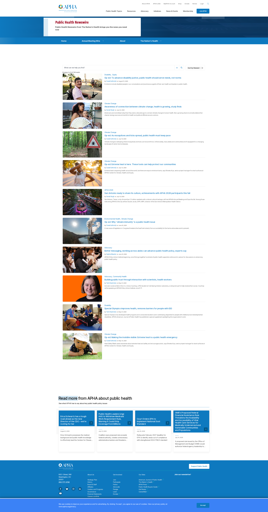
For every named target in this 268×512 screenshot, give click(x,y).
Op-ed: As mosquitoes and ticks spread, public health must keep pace (137, 135)
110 (150, 367)
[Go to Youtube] (60, 493)
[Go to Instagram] (73, 489)
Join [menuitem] (114, 480)
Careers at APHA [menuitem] (93, 496)
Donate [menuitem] (115, 494)
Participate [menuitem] (116, 482)
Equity (114, 75)
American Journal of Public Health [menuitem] (150, 480)
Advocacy (108, 248)
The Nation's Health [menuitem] (145, 482)
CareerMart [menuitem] (143, 492)
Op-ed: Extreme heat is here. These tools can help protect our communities (140, 164)
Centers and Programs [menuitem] (95, 489)
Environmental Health (112, 219)
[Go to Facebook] (60, 489)
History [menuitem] (90, 482)
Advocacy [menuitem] (144, 11)
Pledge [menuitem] (115, 489)
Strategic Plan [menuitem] (92, 480)
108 (142, 367)
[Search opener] (208, 4)
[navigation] (63, 41)
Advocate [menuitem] (116, 487)
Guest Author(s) (111, 81)
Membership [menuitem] (188, 11)
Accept (203, 505)
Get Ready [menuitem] (142, 489)
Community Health (120, 276)
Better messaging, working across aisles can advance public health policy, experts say (145, 251)
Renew (195, 4)
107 (138, 367)
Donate (187, 4)
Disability (107, 75)
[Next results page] (159, 367)
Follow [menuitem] (115, 484)
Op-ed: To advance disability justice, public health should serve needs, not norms (142, 78)
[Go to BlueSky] (67, 489)
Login (202, 4)
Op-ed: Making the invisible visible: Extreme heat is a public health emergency (140, 337)
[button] (103, 41)
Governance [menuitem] (92, 492)
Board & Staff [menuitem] (92, 484)
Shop (180, 4)
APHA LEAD (156, 4)
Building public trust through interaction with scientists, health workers (138, 279)
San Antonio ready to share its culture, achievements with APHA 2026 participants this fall (147, 193)
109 (146, 367)
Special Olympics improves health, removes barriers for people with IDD (138, 308)
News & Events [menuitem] (172, 11)
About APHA (146, 4)
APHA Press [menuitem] (143, 484)
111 (154, 367)
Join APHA (203, 11)
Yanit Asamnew (111, 283)
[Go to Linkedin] (80, 489)
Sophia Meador (111, 254)
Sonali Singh (110, 110)
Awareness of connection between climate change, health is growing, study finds (143, 106)
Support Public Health (199, 466)
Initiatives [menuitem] (157, 11)
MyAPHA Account (169, 4)
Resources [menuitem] (131, 11)
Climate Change (110, 103)
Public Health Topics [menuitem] (114, 11)
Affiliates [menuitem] (90, 487)
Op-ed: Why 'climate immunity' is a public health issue (129, 222)
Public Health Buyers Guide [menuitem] (148, 487)
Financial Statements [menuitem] (95, 494)
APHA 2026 (108, 190)
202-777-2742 (64, 482)
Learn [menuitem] (115, 492)
